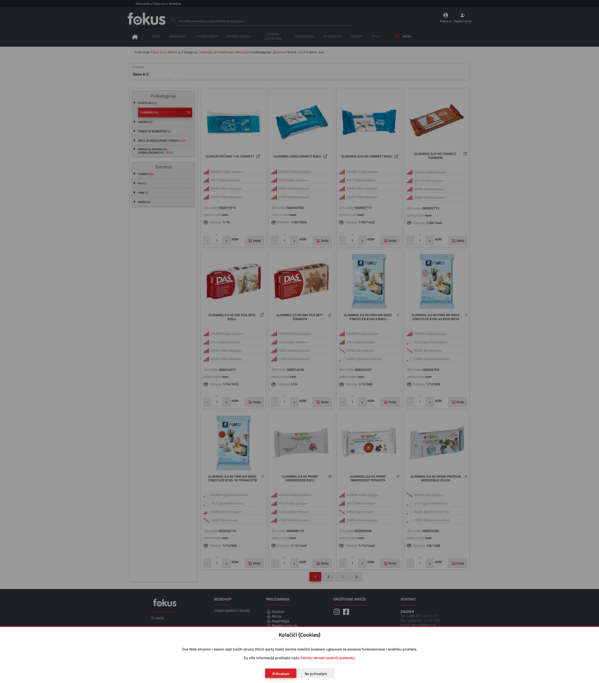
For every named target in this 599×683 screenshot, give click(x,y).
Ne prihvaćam (316, 673)
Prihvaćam (280, 673)
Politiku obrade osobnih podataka (327, 658)
